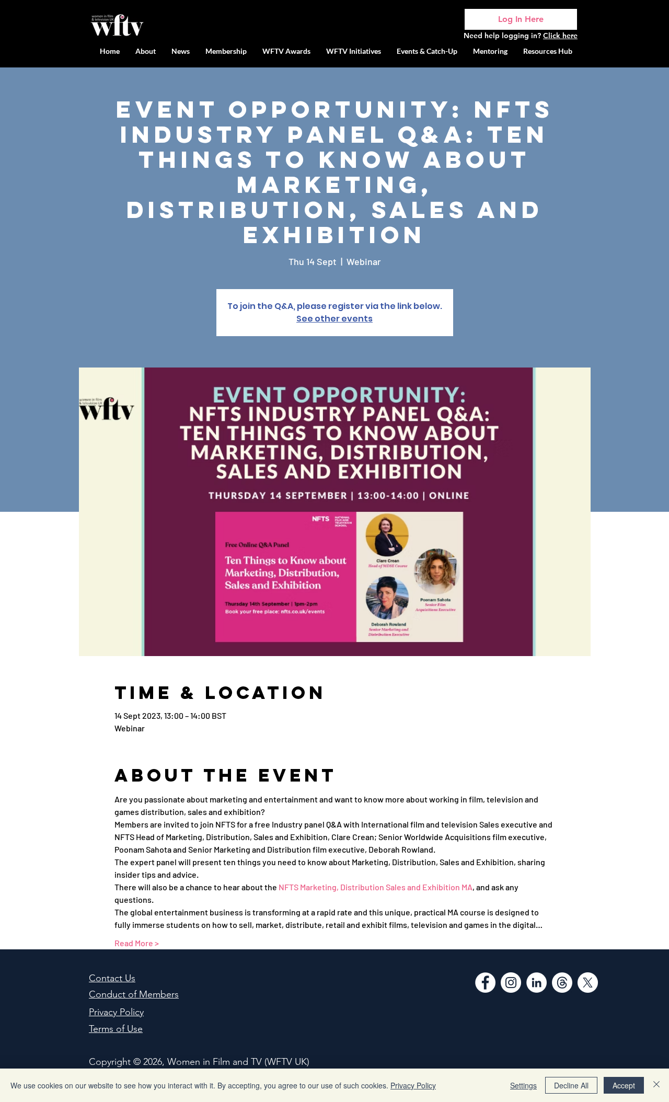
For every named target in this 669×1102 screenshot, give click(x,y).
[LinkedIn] (536, 982)
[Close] (656, 1085)
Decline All (571, 1085)
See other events (334, 319)
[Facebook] (485, 982)
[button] (353, 51)
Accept (624, 1085)
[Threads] (562, 982)
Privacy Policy (413, 1085)
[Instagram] (511, 982)
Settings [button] (523, 1085)
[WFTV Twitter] (588, 982)
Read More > (136, 943)
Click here (560, 35)
